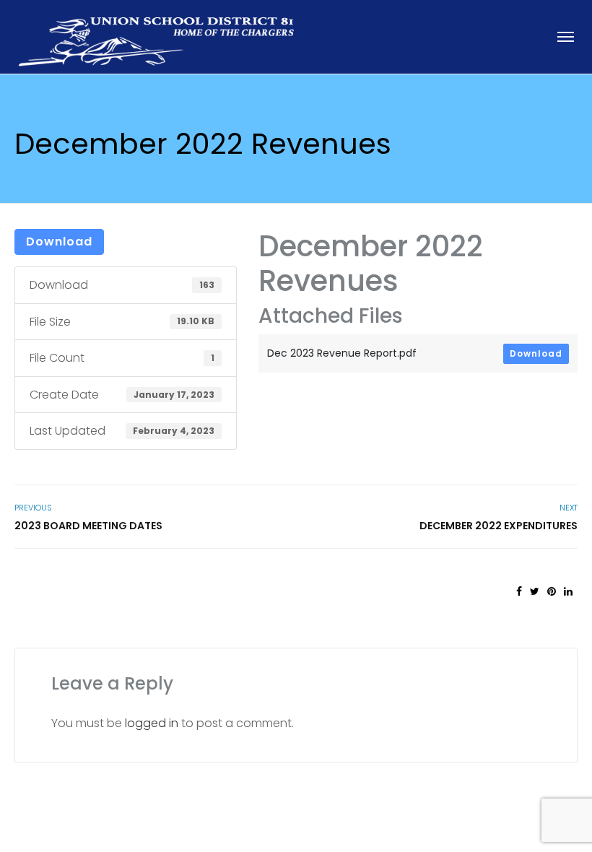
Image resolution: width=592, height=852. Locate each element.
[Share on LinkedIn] (568, 591)
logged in (151, 723)
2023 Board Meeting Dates (88, 525)
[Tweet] (534, 591)
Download (59, 241)
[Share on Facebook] (519, 591)
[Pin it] (551, 591)
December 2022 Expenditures (498, 525)
